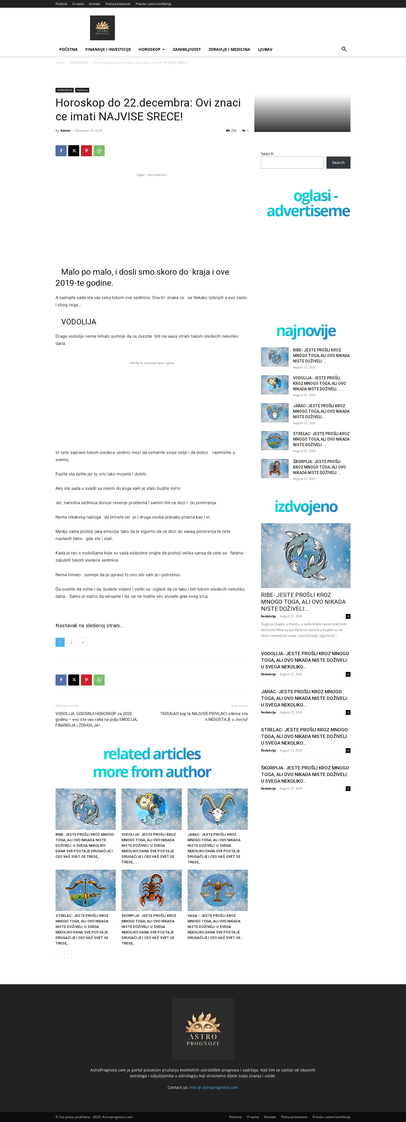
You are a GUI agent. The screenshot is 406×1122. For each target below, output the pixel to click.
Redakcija (268, 616)
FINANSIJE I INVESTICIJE (108, 49)
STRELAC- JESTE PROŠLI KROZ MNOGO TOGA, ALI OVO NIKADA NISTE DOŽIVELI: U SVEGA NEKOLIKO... (304, 736)
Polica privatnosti (118, 4)
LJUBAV (265, 49)
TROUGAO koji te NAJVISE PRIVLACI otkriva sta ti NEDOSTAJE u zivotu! (204, 716)
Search (267, 153)
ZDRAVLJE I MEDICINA (229, 49)
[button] (343, 49)
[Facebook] (61, 150)
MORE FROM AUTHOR (152, 773)
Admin (65, 130)
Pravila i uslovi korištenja (153, 4)
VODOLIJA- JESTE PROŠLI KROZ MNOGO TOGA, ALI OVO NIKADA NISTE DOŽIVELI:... (319, 383)
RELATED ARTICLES (151, 755)
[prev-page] (59, 954)
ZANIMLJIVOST (187, 49)
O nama (78, 4)
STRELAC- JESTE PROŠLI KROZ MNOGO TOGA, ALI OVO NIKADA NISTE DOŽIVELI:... (321, 439)
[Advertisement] (151, 216)
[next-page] (67, 954)
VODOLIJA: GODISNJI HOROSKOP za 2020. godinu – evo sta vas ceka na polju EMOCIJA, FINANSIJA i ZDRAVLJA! (97, 719)
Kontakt (94, 4)
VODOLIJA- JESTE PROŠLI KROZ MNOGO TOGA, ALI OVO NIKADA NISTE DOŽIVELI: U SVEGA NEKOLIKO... (305, 660)
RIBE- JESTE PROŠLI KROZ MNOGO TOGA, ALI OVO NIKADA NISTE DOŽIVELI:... (321, 355)
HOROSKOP (149, 49)
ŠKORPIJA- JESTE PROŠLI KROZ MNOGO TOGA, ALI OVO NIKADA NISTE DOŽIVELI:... (319, 467)
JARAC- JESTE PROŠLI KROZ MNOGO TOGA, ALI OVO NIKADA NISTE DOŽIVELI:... (321, 411)
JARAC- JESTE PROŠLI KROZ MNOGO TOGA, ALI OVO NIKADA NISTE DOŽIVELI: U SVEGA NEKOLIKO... (304, 698)
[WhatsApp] (99, 150)
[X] (73, 150)
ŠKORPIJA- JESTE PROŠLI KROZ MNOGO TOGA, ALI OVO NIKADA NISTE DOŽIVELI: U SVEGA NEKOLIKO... (305, 774)
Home (60, 62)
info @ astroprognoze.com (213, 1087)
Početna (61, 4)
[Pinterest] (86, 150)
